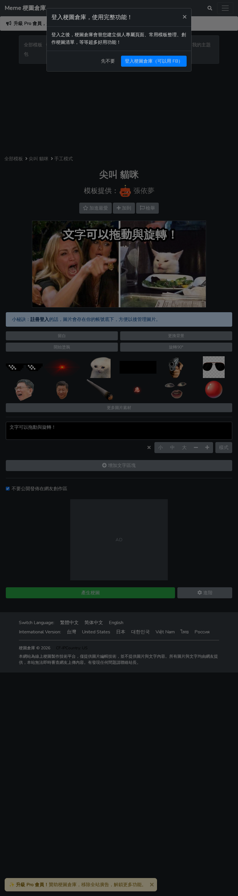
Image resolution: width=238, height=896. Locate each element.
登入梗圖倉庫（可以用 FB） (154, 61)
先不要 (108, 61)
